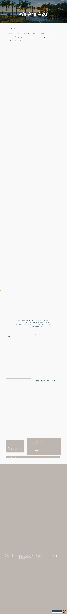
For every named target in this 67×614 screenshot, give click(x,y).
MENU (7, 2)
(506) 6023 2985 (26, 558)
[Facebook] (56, 556)
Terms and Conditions (39, 555)
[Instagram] (54, 556)
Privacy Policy (38, 556)
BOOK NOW (59, 2)
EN (11, 2)
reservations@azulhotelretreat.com (26, 557)
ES (14, 2)
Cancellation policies (39, 557)
